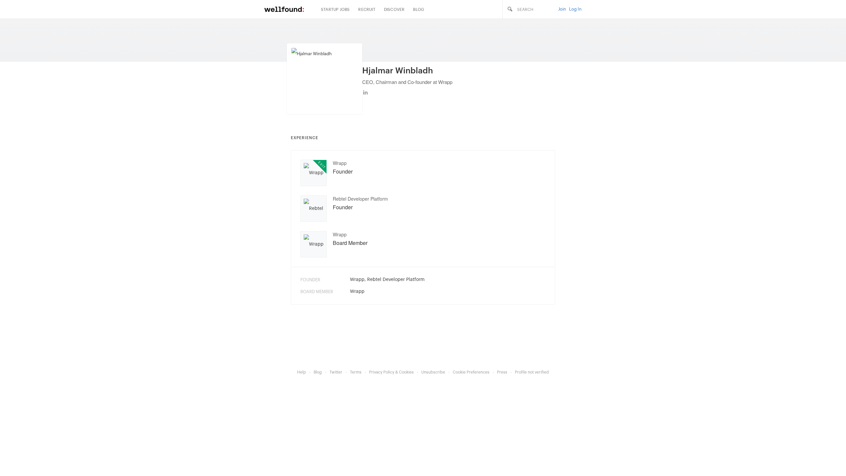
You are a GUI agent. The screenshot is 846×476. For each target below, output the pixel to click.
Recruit (366, 10)
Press (502, 372)
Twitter (335, 372)
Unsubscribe (433, 372)
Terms (356, 372)
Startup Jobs (335, 10)
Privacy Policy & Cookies (391, 372)
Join (562, 9)
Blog (418, 10)
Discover (394, 10)
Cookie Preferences (471, 372)
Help (301, 372)
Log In (575, 9)
